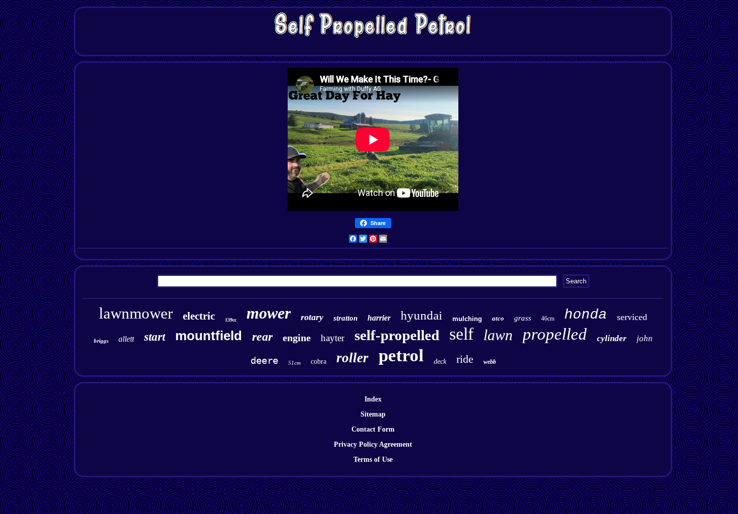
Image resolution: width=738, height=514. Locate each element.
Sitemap (373, 414)
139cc (230, 320)
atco (498, 318)
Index (373, 399)
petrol (401, 355)
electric (199, 316)
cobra (318, 361)
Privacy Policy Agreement (373, 444)
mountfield (208, 335)
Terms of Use (373, 459)
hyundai (421, 315)
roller (352, 357)
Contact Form (373, 429)
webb (489, 361)
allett (126, 339)
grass (522, 318)
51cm (294, 363)
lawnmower (136, 313)
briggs (101, 341)
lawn (498, 335)
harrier (379, 318)
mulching (467, 319)
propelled (555, 334)
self (461, 334)
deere (264, 360)
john (645, 338)
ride (464, 359)
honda (585, 315)
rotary (312, 317)
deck (440, 361)
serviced (632, 317)
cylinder (612, 338)
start (154, 337)
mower (269, 313)
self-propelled (396, 335)
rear (262, 336)
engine (297, 337)
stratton (345, 318)
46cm (547, 318)
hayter (332, 338)
